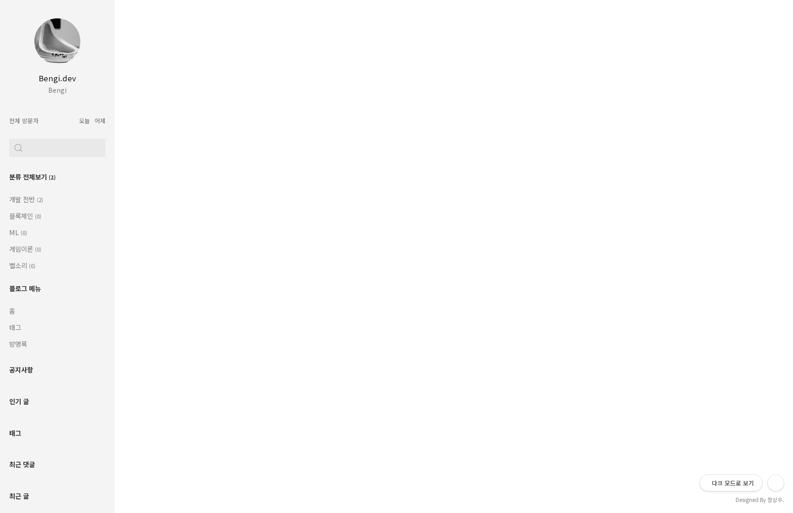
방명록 (18, 344)
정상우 (774, 499)
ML (18, 232)
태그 (15, 327)
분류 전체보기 (32, 176)
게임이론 (25, 249)
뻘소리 (22, 265)
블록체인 (25, 215)
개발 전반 (26, 199)
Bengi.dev (57, 78)
